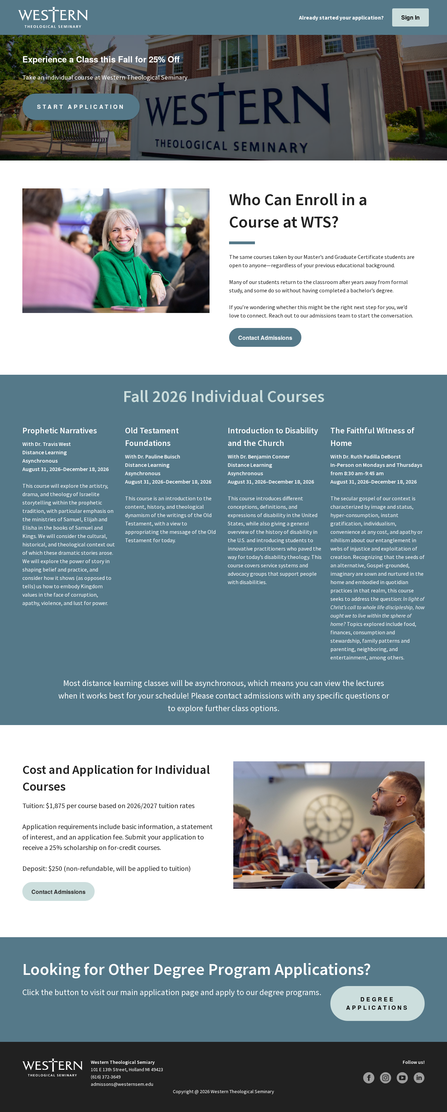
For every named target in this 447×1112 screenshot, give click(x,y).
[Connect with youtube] (402, 1077)
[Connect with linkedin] (419, 1077)
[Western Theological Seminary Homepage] (53, 17)
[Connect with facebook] (368, 1077)
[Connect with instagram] (385, 1077)
